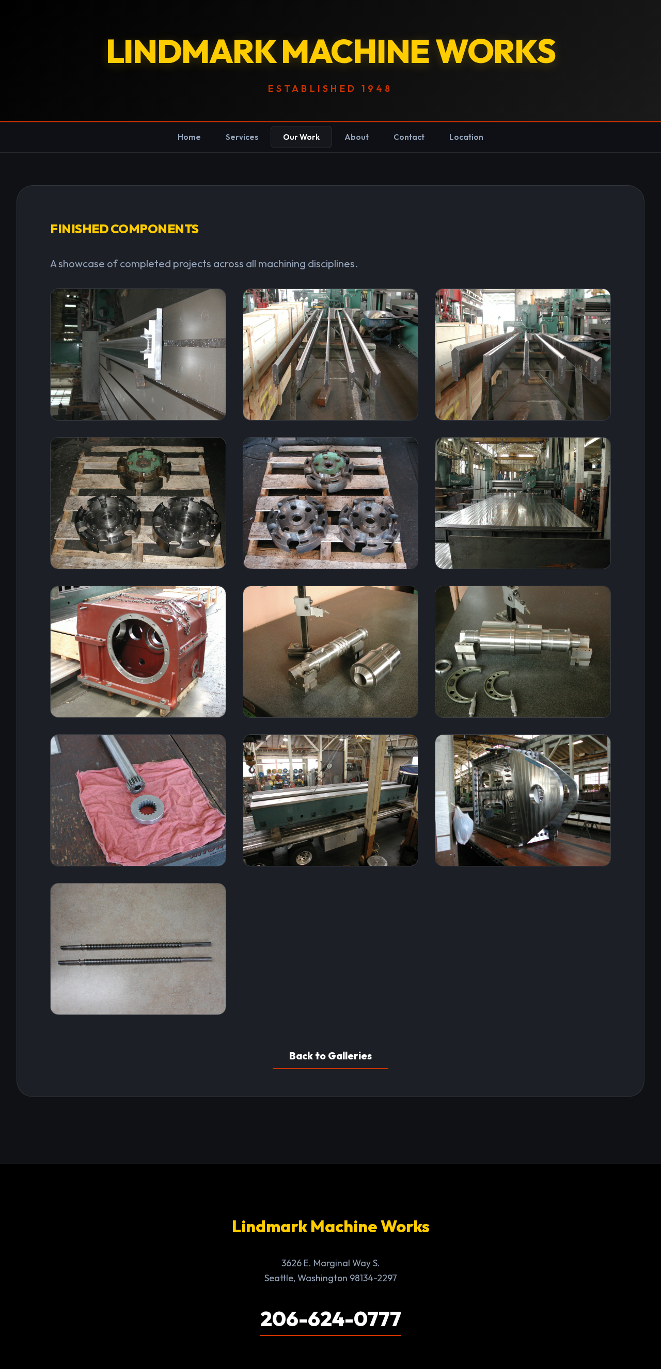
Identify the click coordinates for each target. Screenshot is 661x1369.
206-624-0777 (330, 1318)
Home (189, 137)
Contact (409, 137)
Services (242, 137)
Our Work (301, 137)
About (356, 137)
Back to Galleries (330, 1056)
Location (466, 137)
